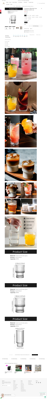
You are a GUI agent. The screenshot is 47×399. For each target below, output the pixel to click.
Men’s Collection (20, 2)
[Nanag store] (3, 3)
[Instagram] (0, 10)
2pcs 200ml (33, 15)
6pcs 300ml (37, 17)
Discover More (27, 0)
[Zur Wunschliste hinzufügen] (41, 8)
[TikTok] (0, 13)
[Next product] (43, 370)
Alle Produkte (7, 4)
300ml (28, 15)
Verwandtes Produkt (31, 2)
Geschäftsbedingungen (30, 384)
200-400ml (26, 22)
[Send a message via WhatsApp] (1, 398)
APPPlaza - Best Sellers (18, 6)
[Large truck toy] (19, 368)
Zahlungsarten (22, 386)
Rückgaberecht (22, 387)
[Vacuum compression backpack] (9, 368)
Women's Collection (14, 2)
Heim (14, 6)
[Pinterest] (36, 382)
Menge (25, 24)
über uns (22, 382)
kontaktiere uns (22, 385)
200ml (25, 15)
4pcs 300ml (33, 17)
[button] (44, 3)
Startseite (7, 2)
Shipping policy (22, 388)
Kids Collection (25, 2)
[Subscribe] (10, 385)
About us (10, 2)
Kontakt (11, 4)
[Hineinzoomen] (21, 9)
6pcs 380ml (29, 18)
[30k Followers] (40, 382)
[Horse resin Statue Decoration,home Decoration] (28, 368)
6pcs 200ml (26, 17)
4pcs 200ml (37, 15)
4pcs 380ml (26, 18)
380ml (30, 15)
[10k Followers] (38, 382)
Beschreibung (7, 35)
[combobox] (2, 397)
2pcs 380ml (40, 17)
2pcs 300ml (29, 17)
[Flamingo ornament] (38, 368)
